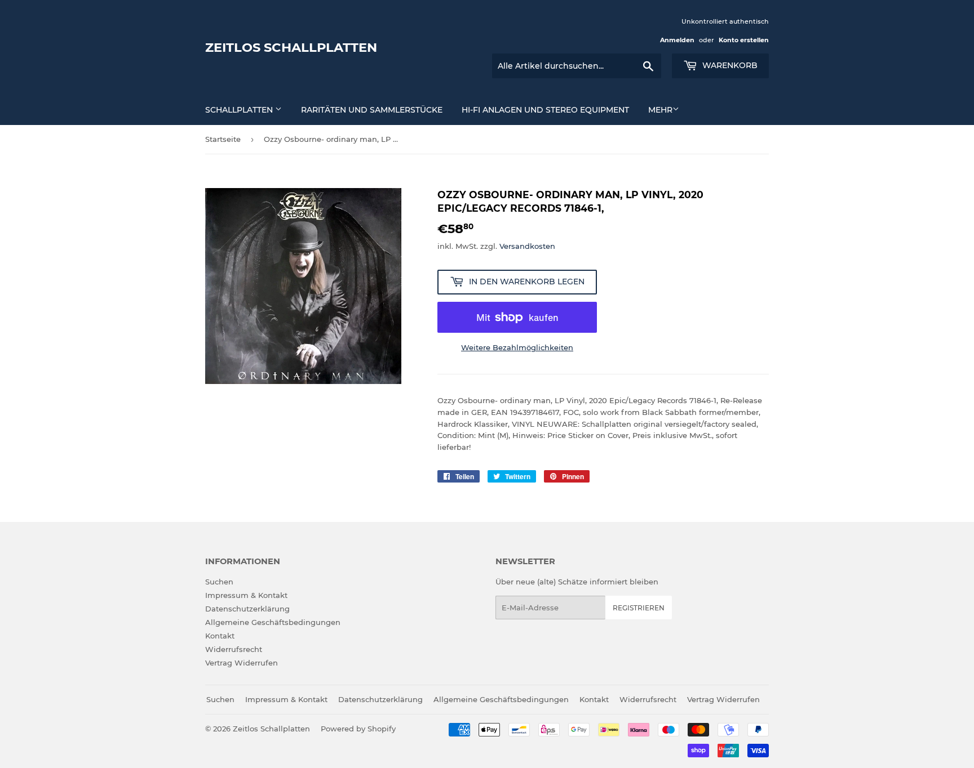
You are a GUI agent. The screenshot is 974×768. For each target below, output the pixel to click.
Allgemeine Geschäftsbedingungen (272, 622)
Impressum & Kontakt (246, 595)
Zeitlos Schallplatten (291, 47)
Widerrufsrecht (233, 649)
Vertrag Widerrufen (241, 662)
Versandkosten (527, 246)
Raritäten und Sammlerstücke (371, 110)
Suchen (219, 581)
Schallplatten (240, 110)
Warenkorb (729, 65)
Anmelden (677, 40)
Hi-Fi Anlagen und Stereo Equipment (545, 110)
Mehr (660, 110)
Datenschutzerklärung (247, 608)
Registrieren (639, 608)
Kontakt (219, 635)
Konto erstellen (744, 40)
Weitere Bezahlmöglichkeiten (517, 347)
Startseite (223, 139)
